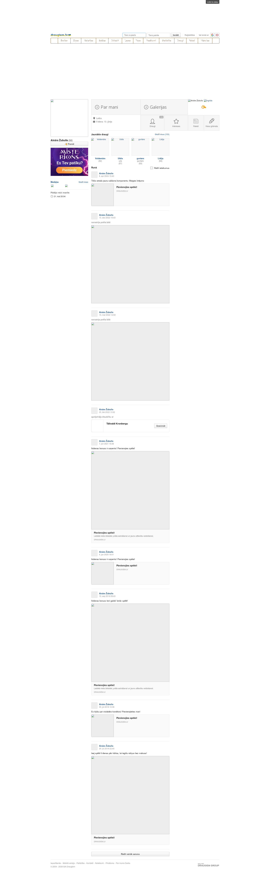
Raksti (192, 40)
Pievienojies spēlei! (126, 187)
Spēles (102, 40)
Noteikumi (99, 863)
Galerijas (88, 40)
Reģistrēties (190, 35)
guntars (140, 158)
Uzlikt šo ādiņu (212, 2)
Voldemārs (100, 158)
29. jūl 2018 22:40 (106, 748)
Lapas (127, 40)
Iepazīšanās (56, 863)
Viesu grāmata (211, 126)
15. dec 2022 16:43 (107, 217)
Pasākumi (151, 40)
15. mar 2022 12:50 (107, 314)
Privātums (110, 863)
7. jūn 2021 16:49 (106, 443)
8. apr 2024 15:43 (106, 176)
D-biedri (115, 40)
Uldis (120, 158)
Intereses (176, 126)
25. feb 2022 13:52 (107, 412)
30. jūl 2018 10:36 (106, 707)
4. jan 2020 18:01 (106, 554)
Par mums (120, 863)
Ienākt (176, 34)
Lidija (160, 158)
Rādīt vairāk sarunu (130, 853)
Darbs (127, 863)
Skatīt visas (83, 182)
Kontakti (89, 863)
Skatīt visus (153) (162, 134)
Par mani (109, 107)
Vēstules (205, 40)
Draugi (180, 40)
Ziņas (76, 40)
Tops (138, 40)
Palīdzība (81, 863)
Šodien (64, 40)
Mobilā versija (69, 863)
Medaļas (55, 181)
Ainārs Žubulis (59, 140)
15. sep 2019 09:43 (107, 596)
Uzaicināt (160, 425)
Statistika (166, 40)
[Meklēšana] (215, 40)
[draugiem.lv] (54, 40)
